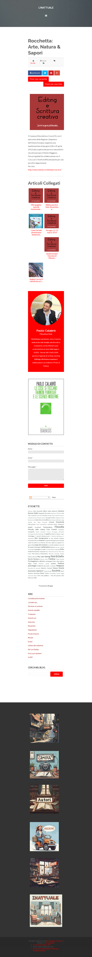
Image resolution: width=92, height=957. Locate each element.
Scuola (61, 568)
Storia (42, 573)
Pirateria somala (44, 563)
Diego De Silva (60, 517)
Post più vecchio (53, 84)
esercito (50, 524)
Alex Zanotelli (38, 511)
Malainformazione (34, 551)
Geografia (31, 532)
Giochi (37, 532)
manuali (42, 551)
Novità (32, 63)
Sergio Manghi (48, 571)
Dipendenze (39, 520)
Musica (34, 556)
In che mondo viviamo (56, 538)
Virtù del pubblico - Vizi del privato (49, 575)
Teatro (47, 573)
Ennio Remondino (41, 524)
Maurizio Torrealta (54, 553)
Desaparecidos (50, 517)
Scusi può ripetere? (35, 571)
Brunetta (48, 513)
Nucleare (36, 559)
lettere (53, 547)
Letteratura (45, 547)
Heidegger (31, 536)
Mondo (62, 553)
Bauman (31, 513)
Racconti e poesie (50, 566)
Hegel (62, 534)
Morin (30, 556)
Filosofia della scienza (36, 529)
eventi (30, 527)
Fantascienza (47, 527)
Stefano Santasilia (34, 573)
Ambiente (55, 511)
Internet (42, 540)
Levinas (57, 547)
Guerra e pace (55, 534)
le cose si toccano (34, 547)
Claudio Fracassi (59, 515)
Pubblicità (40, 566)
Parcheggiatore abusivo (36, 561)
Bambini (61, 511)
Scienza (55, 568)
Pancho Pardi (44, 559)
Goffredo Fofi (42, 534)
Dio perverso (31, 520)
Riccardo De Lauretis (34, 568)
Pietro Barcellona (58, 561)
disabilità (46, 520)
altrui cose (47, 511)
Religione (60, 566)
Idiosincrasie (45, 536)
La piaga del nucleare (40, 545)
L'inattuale (46, 7)
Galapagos (61, 529)
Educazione (31, 524)
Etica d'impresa (59, 524)
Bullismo (53, 513)
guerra (48, 534)
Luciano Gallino (50, 549)
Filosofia (59, 526)
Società (56, 570)
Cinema (44, 515)
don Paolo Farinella (40, 522)
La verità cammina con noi (56, 545)
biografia (41, 513)
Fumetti (54, 529)
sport (62, 571)
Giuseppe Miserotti (58, 532)
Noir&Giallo (57, 556)
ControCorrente (32, 517)
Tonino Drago (60, 573)
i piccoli (38, 536)
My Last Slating (43, 556)
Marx (46, 551)
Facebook (38, 527)
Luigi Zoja (57, 549)
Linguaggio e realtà (40, 549)
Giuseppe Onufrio (33, 534)
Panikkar (52, 559)
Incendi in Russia (33, 540)
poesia (53, 563)
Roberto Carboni (46, 568)
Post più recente (38, 79)
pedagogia (49, 561)
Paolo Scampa (60, 559)
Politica (61, 563)
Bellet (36, 513)
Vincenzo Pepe (32, 575)
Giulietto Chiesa (45, 532)
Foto (48, 529)
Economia (60, 522)
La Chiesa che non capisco (47, 542)
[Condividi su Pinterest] (51, 72)
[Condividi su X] (45, 72)
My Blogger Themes (54, 941)
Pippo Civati (32, 563)
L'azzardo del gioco (51, 540)
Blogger (50, 586)
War (35, 578)
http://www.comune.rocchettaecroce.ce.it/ (45, 170)
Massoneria (36, 553)
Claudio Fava (51, 515)
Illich (36, 538)
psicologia (32, 566)
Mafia (62, 549)
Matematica (44, 553)
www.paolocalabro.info (42, 945)
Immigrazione (43, 538)
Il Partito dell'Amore (57, 536)
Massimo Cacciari (54, 551)
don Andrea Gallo (54, 520)
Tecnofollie (53, 573)
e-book (51, 522)
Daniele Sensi (41, 517)
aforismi (30, 511)
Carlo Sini (39, 515)
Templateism (50, 943)
